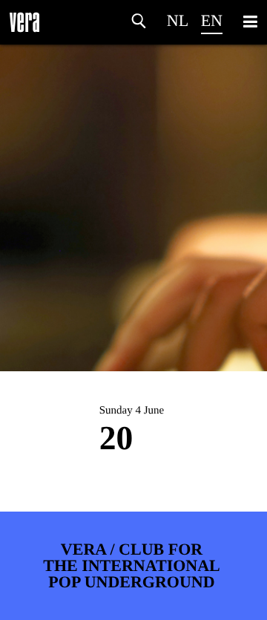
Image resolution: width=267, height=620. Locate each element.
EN (211, 20)
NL (177, 20)
